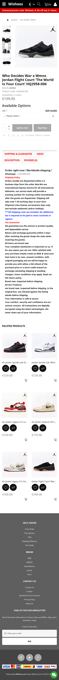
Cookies (29, 591)
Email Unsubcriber (29, 626)
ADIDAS (29, 562)
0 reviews (29, 135)
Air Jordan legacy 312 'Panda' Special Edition (23, 481)
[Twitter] (29, 657)
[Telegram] (38, 657)
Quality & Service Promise (29, 595)
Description (12, 160)
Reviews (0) (30, 160)
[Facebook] (21, 657)
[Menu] (4, 4)
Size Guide (51, 110)
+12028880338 (23, 174)
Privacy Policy (29, 599)
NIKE (29, 558)
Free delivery (29, 533)
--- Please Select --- (13, 115)
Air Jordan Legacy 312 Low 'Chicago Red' (21, 422)
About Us (29, 603)
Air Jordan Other (28, 19)
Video (40, 153)
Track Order (29, 529)
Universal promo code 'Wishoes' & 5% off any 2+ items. (29, 10)
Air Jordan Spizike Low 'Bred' (15, 362)
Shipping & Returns (29, 541)
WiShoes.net (21, 674)
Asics (29, 574)
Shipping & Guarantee (18, 153)
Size (4, 111)
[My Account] (55, 4)
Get (29, 641)
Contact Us (29, 587)
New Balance (29, 566)
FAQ (29, 537)
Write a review (43, 135)
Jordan (14, 19)
